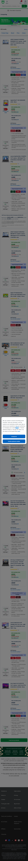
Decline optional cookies (14, 441)
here (17, 427)
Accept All (14, 436)
